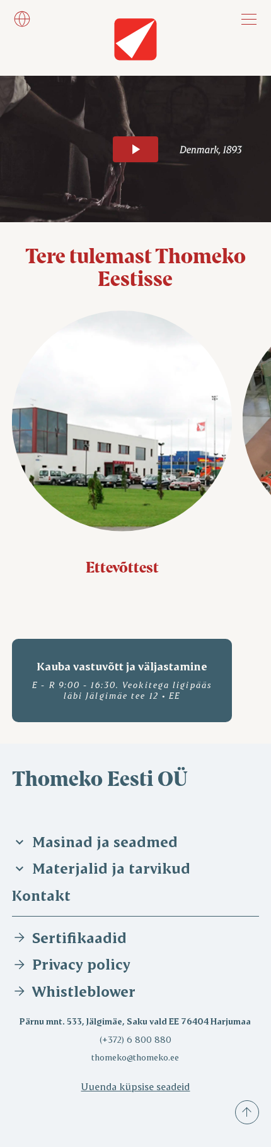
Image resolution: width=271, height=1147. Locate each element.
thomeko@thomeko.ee (135, 1057)
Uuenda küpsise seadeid (135, 1086)
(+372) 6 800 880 (135, 1039)
